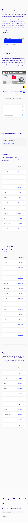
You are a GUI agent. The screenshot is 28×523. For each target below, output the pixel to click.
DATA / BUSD (20, 272)
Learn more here (17, 119)
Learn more (19, 30)
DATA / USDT (20, 262)
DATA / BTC (20, 267)
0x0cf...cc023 (6, 44)
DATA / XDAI (20, 298)
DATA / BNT (20, 324)
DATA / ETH (20, 278)
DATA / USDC (20, 293)
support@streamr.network (8, 143)
